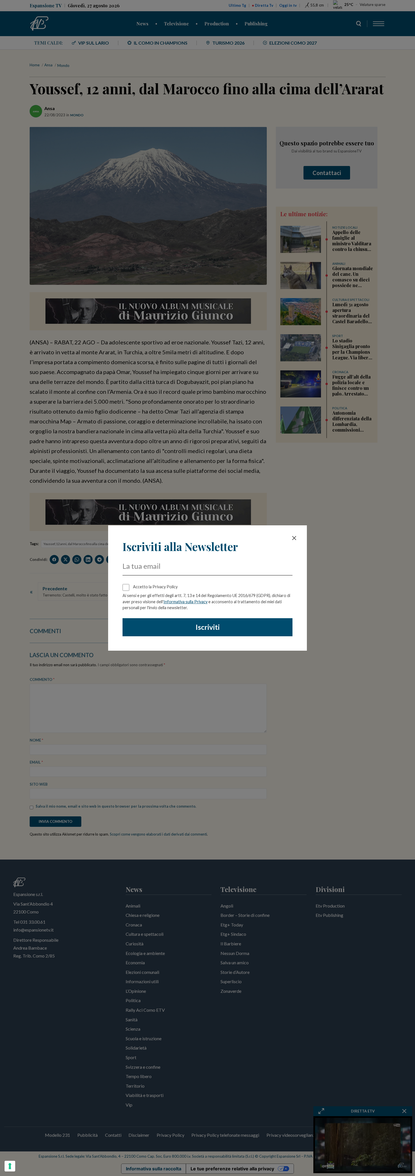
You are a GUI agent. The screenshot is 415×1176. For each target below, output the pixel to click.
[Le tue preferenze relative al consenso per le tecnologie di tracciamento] (10, 1166)
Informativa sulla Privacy (185, 601)
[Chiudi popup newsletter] (294, 538)
